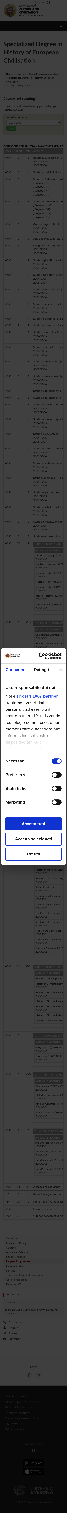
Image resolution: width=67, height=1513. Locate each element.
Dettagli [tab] (41, 669)
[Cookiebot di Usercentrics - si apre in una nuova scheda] (47, 655)
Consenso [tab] (15, 669)
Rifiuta (33, 854)
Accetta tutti (33, 824)
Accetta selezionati (33, 839)
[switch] (57, 775)
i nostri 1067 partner (37, 696)
